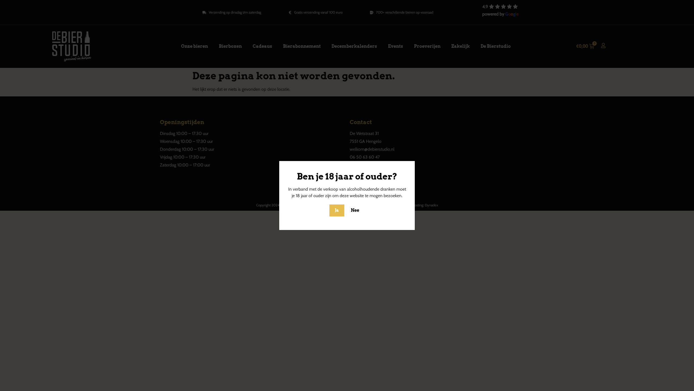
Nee (355, 210)
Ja (337, 210)
